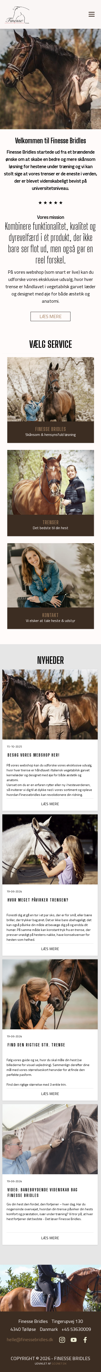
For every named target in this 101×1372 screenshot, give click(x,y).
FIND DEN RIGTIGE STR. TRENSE (36, 1044)
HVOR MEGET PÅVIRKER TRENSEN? (38, 899)
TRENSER (51, 522)
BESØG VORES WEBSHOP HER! (34, 755)
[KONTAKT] (50, 575)
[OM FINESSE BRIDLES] (50, 389)
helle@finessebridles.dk (30, 1339)
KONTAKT (50, 615)
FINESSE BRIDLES (50, 429)
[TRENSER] (50, 482)
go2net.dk (59, 1363)
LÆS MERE (50, 316)
